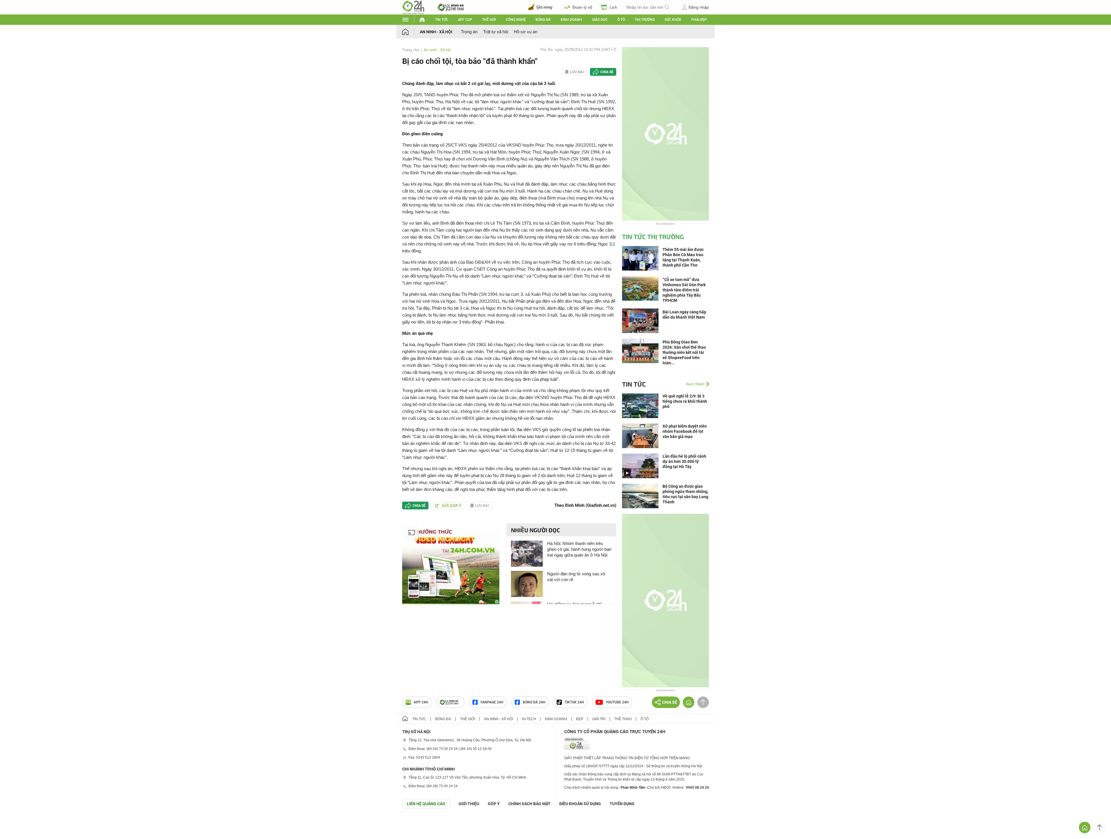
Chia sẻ (606, 72)
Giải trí (598, 719)
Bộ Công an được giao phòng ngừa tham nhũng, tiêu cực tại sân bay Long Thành (685, 494)
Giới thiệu (469, 803)
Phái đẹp (699, 20)
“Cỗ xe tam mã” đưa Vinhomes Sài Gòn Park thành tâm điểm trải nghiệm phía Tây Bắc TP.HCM (684, 290)
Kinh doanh (571, 20)
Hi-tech (529, 719)
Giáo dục (600, 20)
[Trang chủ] (411, 32)
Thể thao (623, 719)
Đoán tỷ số (582, 7)
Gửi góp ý (451, 505)
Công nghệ (516, 20)
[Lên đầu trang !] (1099, 827)
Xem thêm (695, 384)
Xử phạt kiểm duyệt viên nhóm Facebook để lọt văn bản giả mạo (685, 431)
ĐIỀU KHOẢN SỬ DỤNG (580, 803)
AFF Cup (465, 20)
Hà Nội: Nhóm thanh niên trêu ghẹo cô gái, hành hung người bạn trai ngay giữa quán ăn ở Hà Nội (579, 549)
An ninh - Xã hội (436, 31)
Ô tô (621, 20)
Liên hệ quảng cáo (426, 803)
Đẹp (579, 719)
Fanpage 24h (492, 702)
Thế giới (489, 20)
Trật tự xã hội (495, 31)
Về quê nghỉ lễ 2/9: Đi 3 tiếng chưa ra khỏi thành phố (685, 401)
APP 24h (421, 702)
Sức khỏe (673, 20)
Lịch (613, 7)
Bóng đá (543, 20)
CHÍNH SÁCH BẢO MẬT (529, 803)
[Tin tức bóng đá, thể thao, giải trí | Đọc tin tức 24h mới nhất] (413, 6)
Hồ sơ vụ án (525, 31)
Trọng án (469, 31)
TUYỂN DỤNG (622, 803)
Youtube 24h (617, 702)
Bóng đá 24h (534, 702)
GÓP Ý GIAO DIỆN (17, 822)
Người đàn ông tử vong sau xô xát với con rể (576, 576)
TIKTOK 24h (574, 702)
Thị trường (645, 20)
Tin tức (441, 20)
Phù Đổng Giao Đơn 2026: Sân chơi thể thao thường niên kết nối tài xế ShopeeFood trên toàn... (684, 352)
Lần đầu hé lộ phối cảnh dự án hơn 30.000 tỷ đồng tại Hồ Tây (684, 461)
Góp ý (494, 803)
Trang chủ (410, 50)
